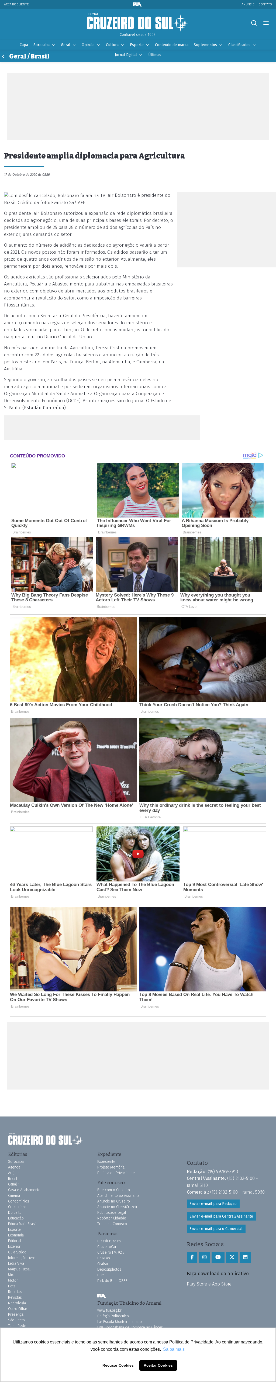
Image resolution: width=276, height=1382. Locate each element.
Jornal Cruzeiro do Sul (138, 22)
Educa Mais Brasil (22, 1224)
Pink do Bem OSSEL (113, 1280)
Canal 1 (14, 1184)
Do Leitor (15, 1212)
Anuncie (248, 4)
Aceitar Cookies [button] (158, 1365)
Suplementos (205, 45)
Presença (15, 1314)
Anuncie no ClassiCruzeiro (118, 1207)
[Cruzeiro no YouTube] (218, 1257)
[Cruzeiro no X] (232, 1257)
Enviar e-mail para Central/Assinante (221, 1216)
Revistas (15, 1297)
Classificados (239, 45)
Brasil (12, 1178)
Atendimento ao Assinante (118, 1195)
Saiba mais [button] (174, 1349)
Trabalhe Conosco (112, 1224)
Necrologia (17, 1303)
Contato (265, 4)
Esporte (137, 45)
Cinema (14, 1195)
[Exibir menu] (266, 23)
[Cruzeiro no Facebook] (192, 1257)
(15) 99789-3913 (223, 1171)
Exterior (14, 1246)
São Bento (16, 1320)
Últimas (154, 55)
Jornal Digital (126, 55)
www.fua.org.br (109, 1310)
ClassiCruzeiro (109, 1241)
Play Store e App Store (209, 1284)
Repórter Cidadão (111, 1218)
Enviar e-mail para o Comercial (216, 1228)
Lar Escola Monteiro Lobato (119, 1321)
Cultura (112, 45)
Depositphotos (109, 1269)
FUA (101, 1296)
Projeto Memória (111, 1167)
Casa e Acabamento (24, 1190)
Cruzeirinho (17, 1207)
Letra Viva (16, 1263)
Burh (101, 1275)
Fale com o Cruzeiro (113, 1190)
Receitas (15, 1292)
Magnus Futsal (19, 1269)
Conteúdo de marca (171, 45)
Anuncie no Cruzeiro (113, 1201)
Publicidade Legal (111, 1212)
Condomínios (18, 1201)
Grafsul (103, 1264)
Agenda (14, 1167)
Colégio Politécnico (113, 1316)
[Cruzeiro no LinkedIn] (245, 1257)
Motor (13, 1280)
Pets (11, 1286)
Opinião (88, 45)
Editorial (14, 1241)
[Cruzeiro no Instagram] (204, 1257)
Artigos (13, 1173)
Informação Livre (21, 1258)
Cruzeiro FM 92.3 (111, 1252)
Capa (24, 45)
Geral (65, 45)
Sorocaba (41, 45)
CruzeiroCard (108, 1247)
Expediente (106, 1161)
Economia (16, 1235)
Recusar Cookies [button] (118, 1365)
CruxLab (103, 1258)
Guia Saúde (17, 1252)
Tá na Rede (17, 1326)
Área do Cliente (16, 4)
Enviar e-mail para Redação (213, 1203)
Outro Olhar (17, 1309)
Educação (16, 1218)
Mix (10, 1275)
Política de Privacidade (116, 1173)
